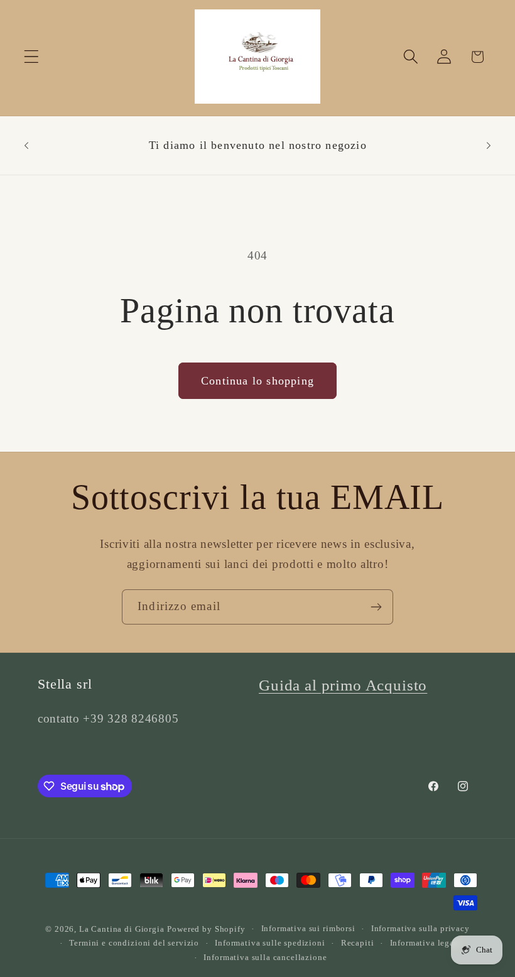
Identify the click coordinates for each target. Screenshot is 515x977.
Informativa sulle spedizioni (270, 942)
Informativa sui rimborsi (308, 928)
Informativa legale (426, 942)
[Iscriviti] (376, 607)
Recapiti (357, 942)
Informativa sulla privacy (420, 928)
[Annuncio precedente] (26, 145)
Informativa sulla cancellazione (265, 957)
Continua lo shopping (257, 380)
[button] (31, 57)
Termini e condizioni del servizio (134, 942)
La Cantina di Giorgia (122, 929)
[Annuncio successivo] (488, 145)
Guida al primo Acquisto (343, 685)
